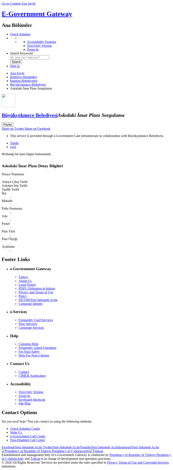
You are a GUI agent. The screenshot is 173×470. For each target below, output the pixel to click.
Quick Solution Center (25, 428)
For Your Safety (29, 351)
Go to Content (11, 3)
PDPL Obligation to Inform (37, 288)
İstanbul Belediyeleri (24, 81)
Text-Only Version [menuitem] (39, 45)
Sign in (15, 66)
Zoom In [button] (24, 396)
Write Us (16, 432)
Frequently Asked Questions (37, 348)
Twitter (61, 447)
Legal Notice (27, 284)
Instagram (139, 447)
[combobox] (29, 57)
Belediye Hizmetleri (23, 77)
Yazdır (14, 143)
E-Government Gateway (37, 14)
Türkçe (23, 277)
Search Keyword (21, 53)
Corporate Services (31, 327)
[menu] (90, 43)
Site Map (25, 403)
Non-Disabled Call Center (27, 440)
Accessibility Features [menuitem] (41, 42)
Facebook (22, 447)
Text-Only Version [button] (31, 392)
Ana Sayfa (28, 3)
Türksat (35, 458)
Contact (24, 372)
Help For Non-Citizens (34, 355)
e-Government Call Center (27, 436)
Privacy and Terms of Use (36, 292)
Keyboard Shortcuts (32, 399)
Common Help (28, 344)
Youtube (99, 447)
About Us (25, 281)
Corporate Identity (31, 304)
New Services (28, 324)
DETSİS (38, 300)
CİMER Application (32, 375)
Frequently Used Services (36, 320)
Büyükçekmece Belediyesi (28, 84)
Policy (23, 296)
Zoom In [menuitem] (33, 49)
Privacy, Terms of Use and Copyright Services (138, 462)
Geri (13, 147)
